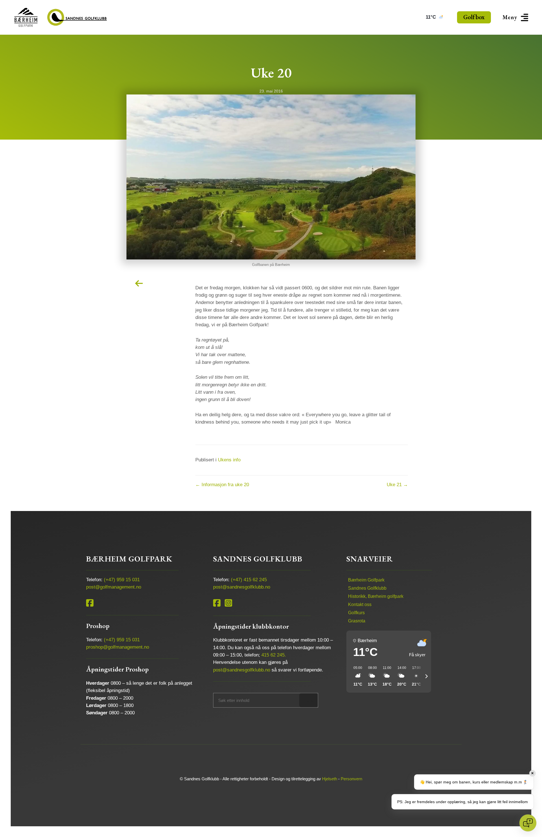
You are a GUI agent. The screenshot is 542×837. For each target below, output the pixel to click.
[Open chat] (527, 822)
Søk (308, 700)
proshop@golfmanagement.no (117, 647)
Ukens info (229, 459)
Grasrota (356, 620)
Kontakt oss (359, 604)
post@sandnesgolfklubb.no (241, 587)
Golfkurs (356, 612)
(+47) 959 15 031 (122, 579)
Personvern (351, 778)
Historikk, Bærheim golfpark (375, 596)
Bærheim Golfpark (366, 580)
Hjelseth (329, 778)
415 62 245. (273, 655)
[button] (516, 17)
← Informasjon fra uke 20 (222, 484)
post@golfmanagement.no (113, 587)
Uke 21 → (397, 484)
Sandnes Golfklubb (367, 588)
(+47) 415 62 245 (249, 579)
